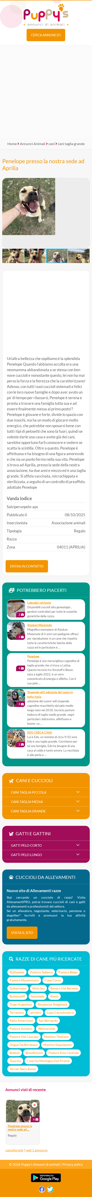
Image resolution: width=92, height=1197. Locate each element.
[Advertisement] (46, 92)
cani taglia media (27, 802)
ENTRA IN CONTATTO (27, 566)
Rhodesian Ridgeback (52, 1004)
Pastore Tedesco (41, 972)
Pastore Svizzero (21, 1028)
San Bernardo (48, 1020)
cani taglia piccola (28, 792)
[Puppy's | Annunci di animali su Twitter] (50, 1190)
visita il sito (22, 933)
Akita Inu (38, 988)
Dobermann (18, 988)
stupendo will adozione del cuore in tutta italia (50, 694)
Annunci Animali (32, 143)
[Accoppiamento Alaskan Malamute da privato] (16, 631)
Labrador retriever (39, 602)
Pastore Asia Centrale (63, 1053)
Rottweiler (17, 972)
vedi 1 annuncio (37, 1150)
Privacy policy (72, 1164)
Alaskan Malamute (39, 625)
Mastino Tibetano (56, 1037)
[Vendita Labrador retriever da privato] (16, 608)
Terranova (17, 1012)
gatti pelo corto (26, 845)
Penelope (33, 656)
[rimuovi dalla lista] (34, 1105)
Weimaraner (47, 1028)
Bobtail (15, 1053)
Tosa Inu (15, 1061)
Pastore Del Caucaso (24, 1037)
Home (12, 143)
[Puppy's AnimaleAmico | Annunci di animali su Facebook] (42, 1190)
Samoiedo (37, 996)
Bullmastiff (17, 996)
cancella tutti (14, 1150)
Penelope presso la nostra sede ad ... (20, 1127)
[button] (5, 213)
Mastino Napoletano (57, 1045)
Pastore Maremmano (24, 980)
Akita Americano (21, 1020)
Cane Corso (53, 980)
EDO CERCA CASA (39, 732)
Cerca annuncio (46, 35)
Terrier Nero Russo (23, 1069)
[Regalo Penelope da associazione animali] (16, 662)
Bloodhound (34, 1053)
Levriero (35, 1012)
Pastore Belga (68, 972)
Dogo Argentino (21, 1004)
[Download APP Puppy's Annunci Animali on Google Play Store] (46, 1181)
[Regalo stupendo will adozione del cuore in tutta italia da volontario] (16, 698)
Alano (54, 996)
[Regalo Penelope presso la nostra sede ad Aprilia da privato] (23, 1111)
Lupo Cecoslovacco (60, 1012)
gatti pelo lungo (26, 855)
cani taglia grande (71, 143)
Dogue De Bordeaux (24, 1045)
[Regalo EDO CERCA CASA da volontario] (16, 738)
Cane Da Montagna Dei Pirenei (48, 1061)
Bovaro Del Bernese (64, 988)
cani (51, 143)
